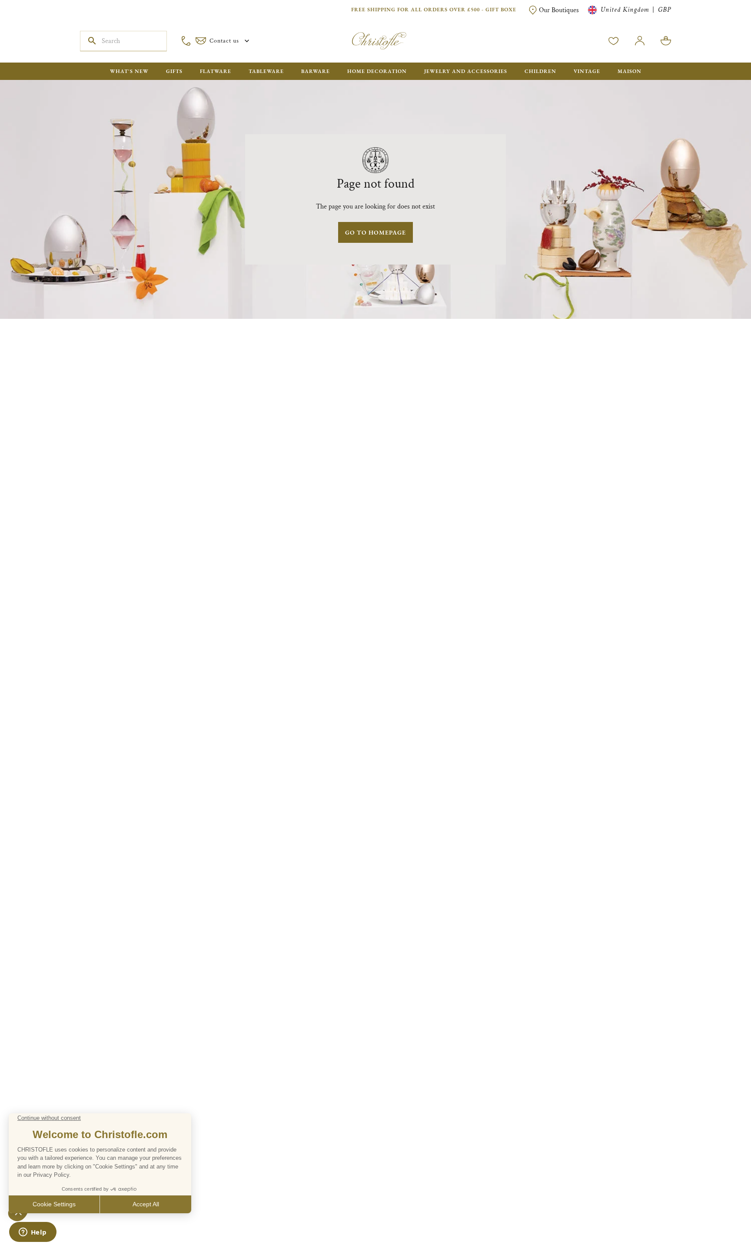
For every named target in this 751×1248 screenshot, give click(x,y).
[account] (613, 41)
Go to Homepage (375, 232)
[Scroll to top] (717, 1214)
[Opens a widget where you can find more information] (32, 1233)
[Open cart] (666, 41)
